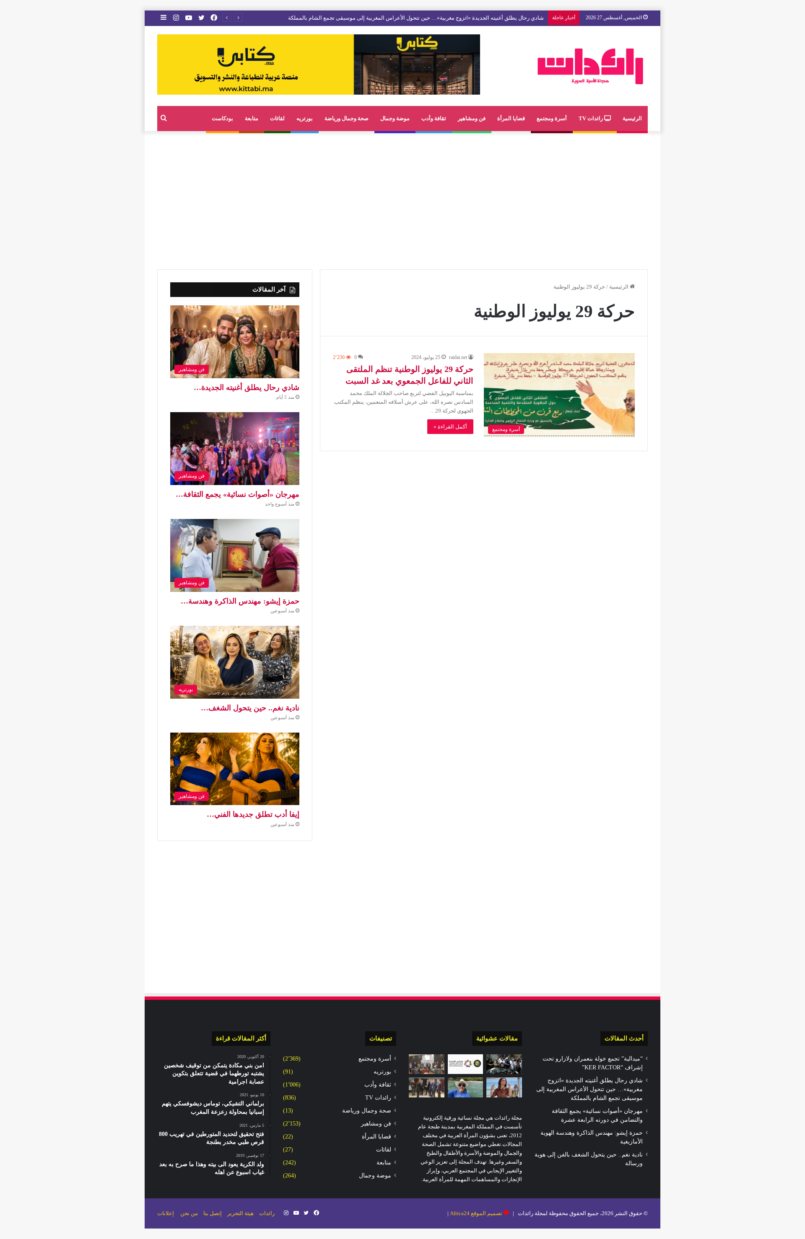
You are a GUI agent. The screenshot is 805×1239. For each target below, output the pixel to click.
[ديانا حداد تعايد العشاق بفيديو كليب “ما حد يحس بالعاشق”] (504, 1087)
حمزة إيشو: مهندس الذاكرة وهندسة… (240, 601)
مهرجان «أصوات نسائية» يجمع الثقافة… (237, 494)
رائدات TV (591, 118)
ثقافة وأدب (433, 118)
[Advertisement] (402, 198)
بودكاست (222, 118)
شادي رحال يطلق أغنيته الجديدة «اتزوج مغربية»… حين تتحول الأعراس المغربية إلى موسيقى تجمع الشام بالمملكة (416, 18)
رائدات (267, 1213)
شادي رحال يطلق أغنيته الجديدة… (246, 387)
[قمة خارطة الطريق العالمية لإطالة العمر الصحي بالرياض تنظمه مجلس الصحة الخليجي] (465, 1064)
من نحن (189, 1213)
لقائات (277, 118)
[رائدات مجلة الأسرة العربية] (590, 66)
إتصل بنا (212, 1213)
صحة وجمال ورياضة (347, 118)
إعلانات (165, 1213)
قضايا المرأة (511, 118)
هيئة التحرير (240, 1213)
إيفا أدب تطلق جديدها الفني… (253, 814)
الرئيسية (632, 118)
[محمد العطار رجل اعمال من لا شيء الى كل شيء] (465, 1087)
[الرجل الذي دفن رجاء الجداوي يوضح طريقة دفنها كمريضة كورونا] (504, 1064)
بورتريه (304, 118)
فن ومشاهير (472, 118)
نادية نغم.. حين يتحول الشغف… (250, 708)
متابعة (251, 118)
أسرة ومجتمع (552, 118)
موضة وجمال (395, 118)
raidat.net (458, 357)
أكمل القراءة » (450, 426)
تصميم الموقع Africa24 (476, 1213)
